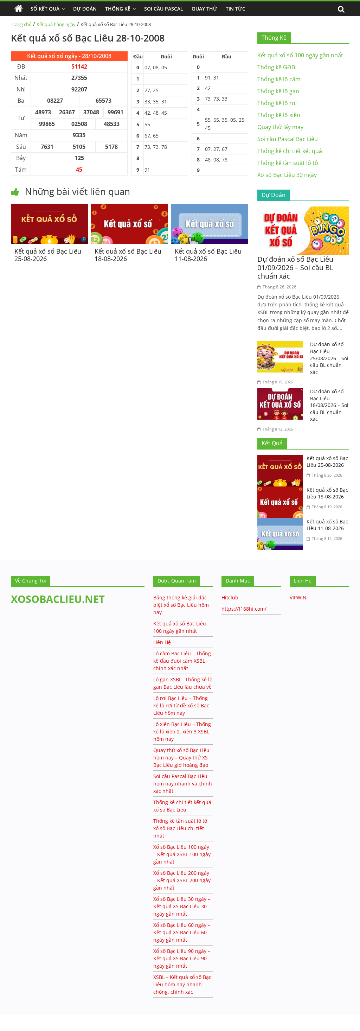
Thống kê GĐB (276, 67)
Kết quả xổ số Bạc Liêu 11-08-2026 (208, 255)
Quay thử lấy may (280, 127)
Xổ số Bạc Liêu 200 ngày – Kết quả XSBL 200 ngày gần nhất (182, 880)
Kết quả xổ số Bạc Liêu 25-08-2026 (47, 255)
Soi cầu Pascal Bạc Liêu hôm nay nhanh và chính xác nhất (182, 783)
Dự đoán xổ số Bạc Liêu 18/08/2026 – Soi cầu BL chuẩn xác (329, 405)
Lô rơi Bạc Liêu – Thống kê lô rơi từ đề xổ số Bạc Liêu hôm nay (181, 705)
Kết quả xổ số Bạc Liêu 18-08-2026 (128, 255)
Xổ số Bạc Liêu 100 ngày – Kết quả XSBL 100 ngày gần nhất (182, 854)
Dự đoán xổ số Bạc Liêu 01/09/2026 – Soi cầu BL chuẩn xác (295, 267)
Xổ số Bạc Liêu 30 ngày (287, 175)
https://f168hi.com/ (243, 608)
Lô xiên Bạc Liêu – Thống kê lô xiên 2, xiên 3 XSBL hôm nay (182, 731)
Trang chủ (21, 24)
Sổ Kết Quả (45, 8)
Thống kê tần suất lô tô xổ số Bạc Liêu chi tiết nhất (180, 828)
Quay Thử (204, 8)
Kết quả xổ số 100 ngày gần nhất (300, 55)
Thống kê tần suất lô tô (287, 163)
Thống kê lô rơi (277, 103)
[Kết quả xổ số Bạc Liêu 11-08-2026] (209, 208)
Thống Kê (117, 8)
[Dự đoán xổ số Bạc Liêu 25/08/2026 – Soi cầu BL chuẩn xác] (282, 345)
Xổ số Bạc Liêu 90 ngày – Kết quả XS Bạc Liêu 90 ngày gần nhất (181, 958)
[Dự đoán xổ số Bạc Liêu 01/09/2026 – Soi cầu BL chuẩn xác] (303, 211)
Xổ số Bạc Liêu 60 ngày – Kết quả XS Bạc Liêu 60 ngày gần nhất (181, 932)
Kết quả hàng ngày (56, 24)
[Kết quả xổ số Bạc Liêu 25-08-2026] (49, 208)
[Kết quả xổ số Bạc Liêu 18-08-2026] (129, 208)
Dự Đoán (85, 8)
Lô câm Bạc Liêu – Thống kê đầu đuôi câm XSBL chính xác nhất (182, 661)
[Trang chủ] (18, 8)
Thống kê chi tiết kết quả (289, 151)
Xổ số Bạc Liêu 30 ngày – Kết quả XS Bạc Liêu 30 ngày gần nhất (181, 906)
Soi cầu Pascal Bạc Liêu (287, 139)
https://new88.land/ (67, 1018)
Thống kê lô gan (278, 91)
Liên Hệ (162, 642)
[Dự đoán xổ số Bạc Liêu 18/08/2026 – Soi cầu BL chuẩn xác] (282, 392)
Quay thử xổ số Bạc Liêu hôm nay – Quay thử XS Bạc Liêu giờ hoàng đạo (181, 757)
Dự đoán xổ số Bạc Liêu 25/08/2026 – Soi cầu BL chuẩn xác (329, 358)
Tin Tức (235, 8)
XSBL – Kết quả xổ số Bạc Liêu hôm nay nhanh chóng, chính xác (182, 984)
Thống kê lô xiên (278, 115)
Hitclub (229, 597)
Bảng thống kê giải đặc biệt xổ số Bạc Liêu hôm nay (181, 605)
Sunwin (9, 1026)
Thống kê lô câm (279, 79)
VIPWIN (298, 597)
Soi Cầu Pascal (163, 8)
